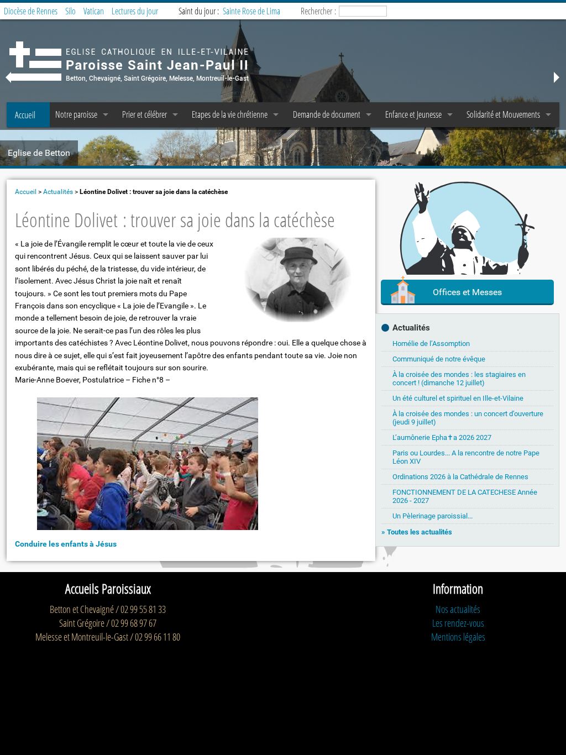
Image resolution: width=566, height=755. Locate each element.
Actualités (58, 192)
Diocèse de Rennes (30, 11)
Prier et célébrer (144, 114)
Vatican (93, 11)
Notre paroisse (76, 114)
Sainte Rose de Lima (251, 11)
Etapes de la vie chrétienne (230, 114)
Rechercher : (318, 11)
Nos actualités (458, 609)
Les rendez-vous (458, 623)
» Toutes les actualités (416, 532)
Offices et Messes (467, 292)
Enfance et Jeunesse (413, 114)
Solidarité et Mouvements (503, 114)
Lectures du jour (135, 11)
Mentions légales (458, 636)
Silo (70, 11)
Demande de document (326, 114)
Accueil (25, 114)
